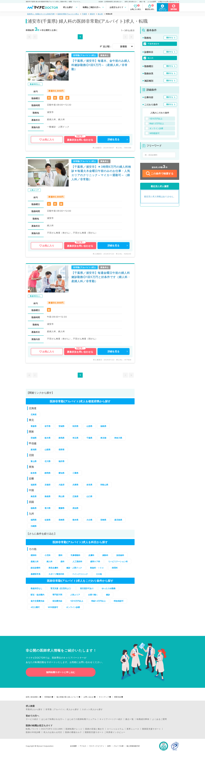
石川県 (47, 461)
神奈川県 (118, 438)
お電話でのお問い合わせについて (168, 1)
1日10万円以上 (76, 601)
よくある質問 (152, 1)
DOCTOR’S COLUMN (52, 729)
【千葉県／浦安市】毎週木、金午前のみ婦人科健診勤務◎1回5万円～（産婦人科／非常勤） (100, 65)
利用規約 (47, 697)
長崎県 (61, 520)
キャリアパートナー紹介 (110, 719)
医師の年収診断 (33, 732)
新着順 (123, 46)
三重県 (75, 473)
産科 (62, 561)
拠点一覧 (142, 1)
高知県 (75, 508)
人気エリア (75, 594)
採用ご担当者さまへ (131, 1)
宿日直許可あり (87, 588)
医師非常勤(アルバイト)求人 (68, 14)
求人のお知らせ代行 (52, 732)
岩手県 (47, 426)
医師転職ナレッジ (74, 729)
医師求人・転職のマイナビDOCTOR (41, 14)
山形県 (89, 426)
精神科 (34, 555)
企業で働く (93, 594)
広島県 (75, 496)
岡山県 (61, 496)
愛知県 (61, 473)
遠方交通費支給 (37, 601)
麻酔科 (105, 555)
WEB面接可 (53, 607)
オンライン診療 (73, 607)
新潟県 (34, 449)
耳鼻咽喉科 (75, 555)
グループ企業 (119, 746)
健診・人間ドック (74, 568)
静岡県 (47, 473)
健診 (108, 594)
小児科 (47, 555)
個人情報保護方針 (133, 746)
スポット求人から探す (92, 709)
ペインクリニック (80, 574)
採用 (109, 746)
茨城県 (34, 438)
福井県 (61, 461)
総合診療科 (35, 568)
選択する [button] (169, 38)
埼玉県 (75, 438)
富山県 (34, 461)
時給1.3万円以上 (98, 601)
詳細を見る (114, 139)
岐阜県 (34, 473)
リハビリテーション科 (118, 561)
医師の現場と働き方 (94, 729)
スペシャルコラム (115, 729)
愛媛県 (61, 508)
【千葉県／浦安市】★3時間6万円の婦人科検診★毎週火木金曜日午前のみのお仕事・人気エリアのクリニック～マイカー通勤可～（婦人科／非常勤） (101, 173)
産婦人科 (34, 561)
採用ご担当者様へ (32, 697)
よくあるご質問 (159, 719)
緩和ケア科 (95, 561)
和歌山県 (104, 484)
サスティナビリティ (96, 746)
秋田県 (75, 426)
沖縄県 (34, 526)
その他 (99, 574)
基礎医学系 (35, 574)
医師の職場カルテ (73, 732)
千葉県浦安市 (153, 44)
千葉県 (84, 14)
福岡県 (34, 520)
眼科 (60, 555)
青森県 (34, 426)
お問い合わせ (89, 697)
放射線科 (120, 555)
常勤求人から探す (34, 709)
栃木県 (47, 438)
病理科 (115, 568)
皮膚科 (91, 555)
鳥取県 (34, 496)
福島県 (103, 426)
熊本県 (75, 520)
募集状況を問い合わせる (80, 139)
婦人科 (100, 14)
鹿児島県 (118, 520)
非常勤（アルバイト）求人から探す (62, 709)
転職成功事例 (143, 719)
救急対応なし (36, 588)
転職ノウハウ (32, 729)
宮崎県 (103, 520)
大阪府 (61, 484)
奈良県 (89, 484)
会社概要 (73, 746)
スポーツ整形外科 (56, 574)
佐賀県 (47, 520)
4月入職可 (35, 607)
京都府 (47, 484)
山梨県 (47, 449)
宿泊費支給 (57, 601)
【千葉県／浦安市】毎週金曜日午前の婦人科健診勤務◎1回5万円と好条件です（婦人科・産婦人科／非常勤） (101, 277)
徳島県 (34, 508)
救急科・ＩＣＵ (97, 568)
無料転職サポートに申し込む (60, 672)
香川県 (47, 508)
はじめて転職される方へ (52, 719)
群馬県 (61, 438)
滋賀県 (34, 484)
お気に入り (48, 139)
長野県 (61, 449)
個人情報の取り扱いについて (67, 697)
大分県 (89, 520)
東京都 (103, 438)
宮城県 (61, 426)
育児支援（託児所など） (61, 588)
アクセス (83, 746)
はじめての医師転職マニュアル (82, 719)
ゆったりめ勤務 (108, 588)
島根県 (47, 496)
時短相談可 (119, 601)
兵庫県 (75, 484)
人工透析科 (77, 561)
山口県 (89, 496)
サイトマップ (104, 697)
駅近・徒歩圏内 (37, 594)
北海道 (34, 414)
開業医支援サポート (151, 729)
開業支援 (117, 697)
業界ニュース (133, 729)
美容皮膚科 (53, 568)
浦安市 (92, 14)
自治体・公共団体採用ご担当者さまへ (110, 1)
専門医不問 (57, 594)
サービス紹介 (32, 719)
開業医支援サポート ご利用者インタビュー (105, 732)
